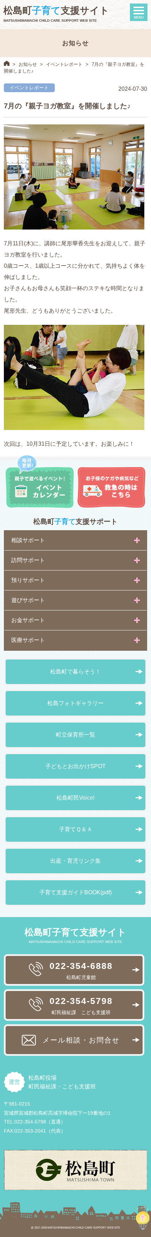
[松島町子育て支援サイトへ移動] (6, 63)
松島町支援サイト (56, 10)
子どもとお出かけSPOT (75, 766)
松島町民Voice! (75, 798)
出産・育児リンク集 (75, 861)
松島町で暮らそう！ (75, 672)
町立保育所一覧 (75, 735)
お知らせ (28, 64)
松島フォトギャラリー (75, 703)
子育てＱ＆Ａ (75, 829)
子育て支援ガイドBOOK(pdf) (75, 892)
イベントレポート (64, 64)
